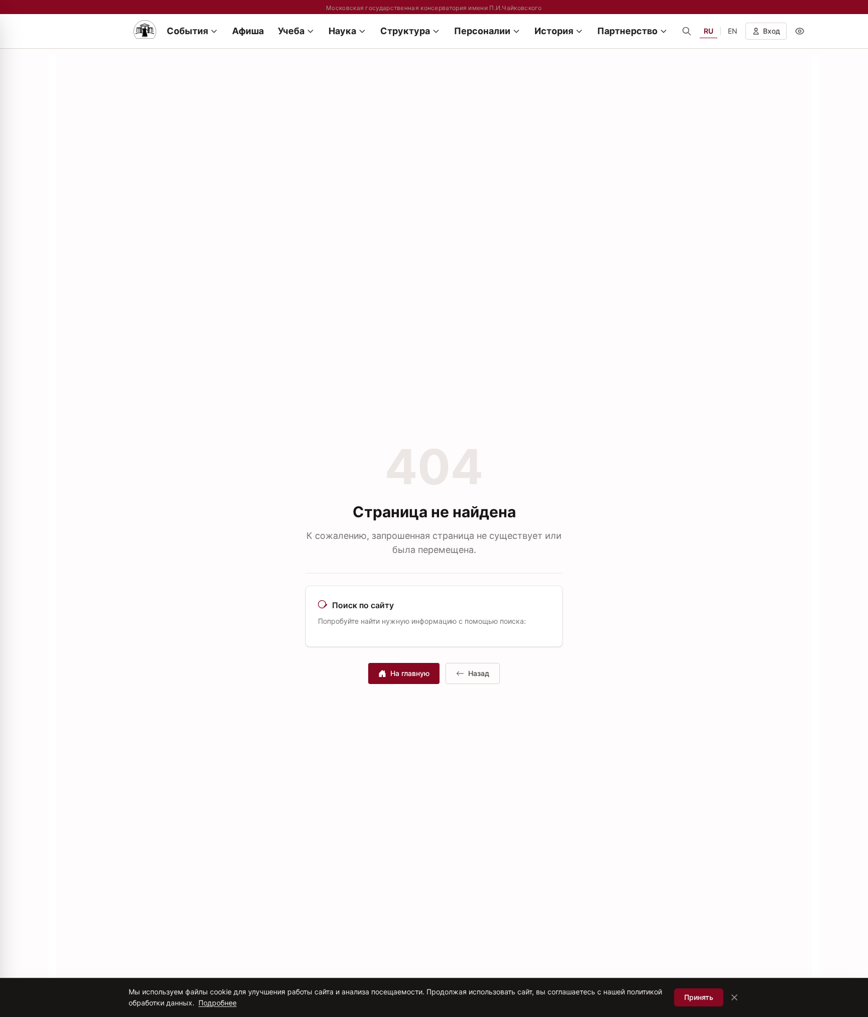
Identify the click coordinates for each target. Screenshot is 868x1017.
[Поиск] (687, 31)
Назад (478, 673)
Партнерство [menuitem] (627, 31)
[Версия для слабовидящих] (800, 31)
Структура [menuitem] (405, 31)
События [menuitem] (187, 31)
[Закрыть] (734, 997)
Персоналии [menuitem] (482, 31)
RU (708, 31)
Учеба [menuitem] (291, 31)
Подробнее (217, 1002)
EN (732, 31)
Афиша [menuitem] (248, 31)
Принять (698, 997)
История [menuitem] (553, 31)
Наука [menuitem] (342, 31)
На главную (409, 673)
